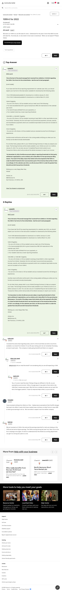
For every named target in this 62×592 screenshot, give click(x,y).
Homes (15, 14)
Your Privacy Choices (24, 589)
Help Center (5, 519)
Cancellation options (7, 531)
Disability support (6, 528)
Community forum (6, 552)
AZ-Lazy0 (6, 30)
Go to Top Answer (15, 42)
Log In (53, 2)
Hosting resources (6, 549)
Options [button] (54, 14)
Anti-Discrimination (6, 525)
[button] (58, 24)
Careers (4, 572)
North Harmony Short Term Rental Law (42, 468)
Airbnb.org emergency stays (9, 582)
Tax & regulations (9, 49)
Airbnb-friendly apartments (8, 558)
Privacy (3, 589)
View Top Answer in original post (15, 188)
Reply (55, 55)
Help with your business (24, 14)
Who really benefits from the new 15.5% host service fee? (16, 470)
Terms (8, 589)
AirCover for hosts (6, 546)
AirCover (4, 522)
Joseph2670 (45, 460)
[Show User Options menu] (58, 3)
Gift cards (4, 579)
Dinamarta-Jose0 (18, 460)
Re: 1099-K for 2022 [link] (35, 14)
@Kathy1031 (12, 365)
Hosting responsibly (6, 555)
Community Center (7, 14)
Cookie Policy (14, 589)
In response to (15, 362)
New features (5, 569)
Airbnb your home (6, 542)
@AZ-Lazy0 (9, 74)
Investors (4, 575)
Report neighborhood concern (9, 534)
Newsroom (4, 566)
